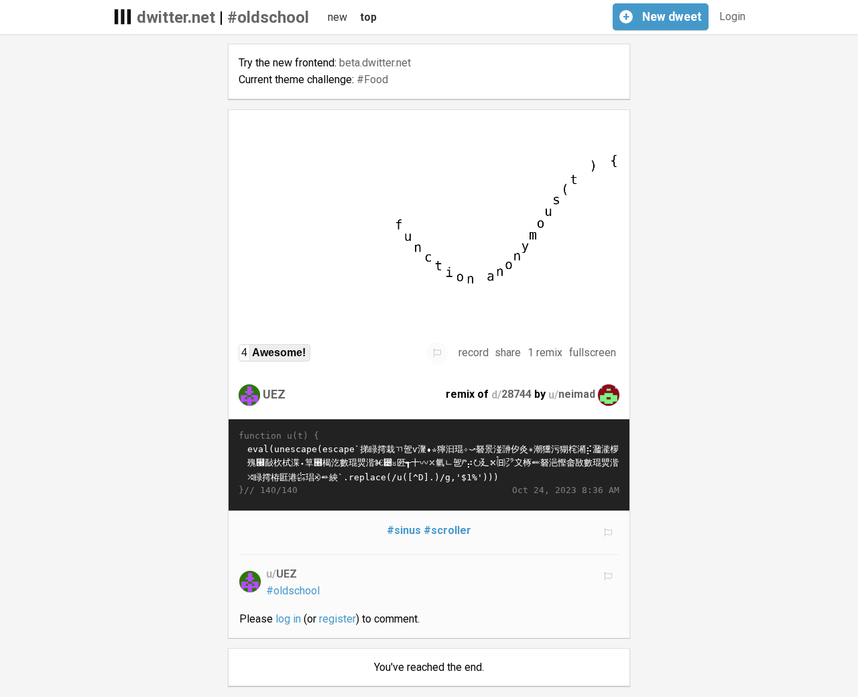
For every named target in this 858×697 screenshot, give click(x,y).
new (337, 17)
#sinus (404, 530)
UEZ (274, 394)
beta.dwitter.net (375, 62)
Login (732, 16)
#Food (372, 79)
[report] (437, 353)
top (368, 17)
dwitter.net (176, 17)
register (337, 618)
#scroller (447, 530)
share (508, 352)
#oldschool (268, 17)
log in (288, 618)
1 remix (545, 352)
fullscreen (592, 352)
